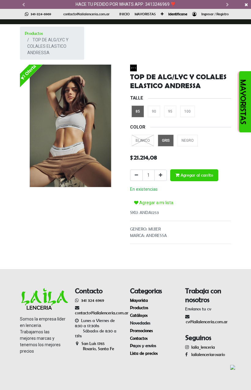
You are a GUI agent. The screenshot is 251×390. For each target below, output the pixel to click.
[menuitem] (124, 14)
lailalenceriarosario (207, 354)
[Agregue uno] (160, 175)
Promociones (141, 330)
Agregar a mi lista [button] (155, 202)
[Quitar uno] (136, 175)
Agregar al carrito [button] (196, 175)
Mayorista (139, 300)
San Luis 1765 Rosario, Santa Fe (94, 346)
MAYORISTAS (243, 101)
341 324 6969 (92, 300)
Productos (34, 33)
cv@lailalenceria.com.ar (207, 321)
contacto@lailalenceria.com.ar (86, 14)
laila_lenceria (203, 347)
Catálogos (139, 315)
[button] (162, 14)
